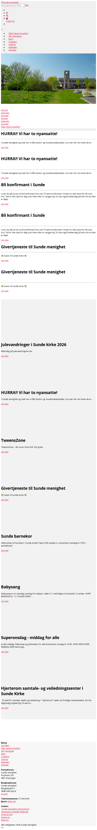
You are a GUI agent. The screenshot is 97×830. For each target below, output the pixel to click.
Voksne (12, 44)
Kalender (13, 47)
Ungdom (13, 41)
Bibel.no (5, 820)
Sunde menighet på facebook (15, 809)
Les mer (5, 147)
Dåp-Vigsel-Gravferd (18, 33)
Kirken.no (5, 817)
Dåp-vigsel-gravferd (10, 126)
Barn (11, 39)
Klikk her (12, 801)
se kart (4, 794)
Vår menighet (15, 36)
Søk (26, 5)
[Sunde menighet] (10, 2)
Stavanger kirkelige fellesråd (14, 811)
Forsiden (5, 745)
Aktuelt (4, 110)
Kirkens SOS (7, 814)
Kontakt (12, 50)
